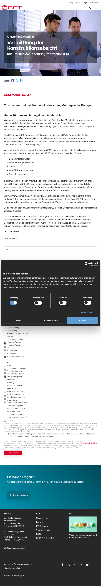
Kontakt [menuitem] (39, 534)
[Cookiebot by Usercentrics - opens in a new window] (86, 264)
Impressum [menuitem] (8, 564)
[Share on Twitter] (17, 80)
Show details (87, 312)
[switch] (38, 303)
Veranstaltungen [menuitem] (43, 530)
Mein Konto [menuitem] (94, 2)
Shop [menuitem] (78, 2)
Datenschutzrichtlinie (89, 443)
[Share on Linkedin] (21, 80)
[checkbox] (50, 352)
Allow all (82, 320)
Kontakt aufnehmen (19, 495)
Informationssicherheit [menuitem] (45, 538)
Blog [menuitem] (71, 2)
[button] (97, 7)
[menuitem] (24, 564)
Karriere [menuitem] (39, 522)
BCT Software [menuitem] (42, 526)
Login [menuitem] (85, 2)
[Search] (90, 8)
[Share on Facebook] (12, 80)
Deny (18, 320)
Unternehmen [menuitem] (42, 518)
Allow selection (51, 320)
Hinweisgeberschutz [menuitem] (12, 568)
